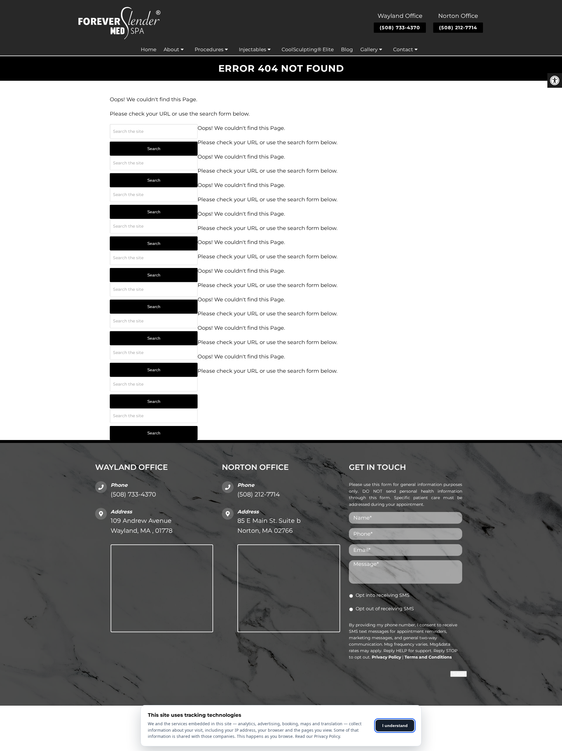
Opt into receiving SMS (382, 595)
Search (153, 148)
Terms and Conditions (428, 657)
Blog (347, 49)
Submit (459, 674)
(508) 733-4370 (400, 27)
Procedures (209, 49)
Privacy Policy (386, 657)
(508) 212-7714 (458, 27)
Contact (403, 49)
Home (148, 49)
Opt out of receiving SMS (385, 608)
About (171, 49)
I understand (395, 725)
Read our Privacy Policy (317, 736)
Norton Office (458, 15)
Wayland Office (400, 15)
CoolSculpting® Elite (308, 49)
